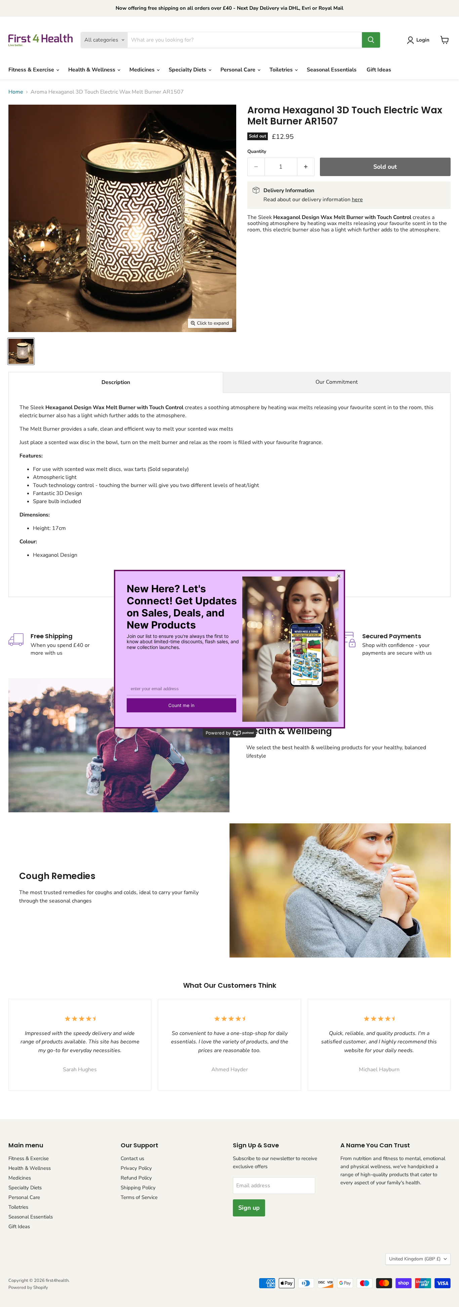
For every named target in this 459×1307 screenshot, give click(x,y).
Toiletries (281, 69)
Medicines (142, 69)
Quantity (256, 151)
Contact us (132, 1158)
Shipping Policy (138, 1187)
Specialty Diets (188, 69)
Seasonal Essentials (332, 69)
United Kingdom (415, 1259)
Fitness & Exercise (31, 69)
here (357, 199)
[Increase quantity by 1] (306, 167)
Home (15, 92)
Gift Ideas (379, 69)
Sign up (249, 1208)
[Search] (371, 40)
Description (115, 382)
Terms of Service (139, 1197)
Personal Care (238, 69)
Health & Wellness (92, 69)
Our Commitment (337, 382)
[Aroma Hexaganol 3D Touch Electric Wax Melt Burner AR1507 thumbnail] (21, 351)
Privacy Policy (136, 1168)
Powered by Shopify (28, 1288)
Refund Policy (136, 1178)
